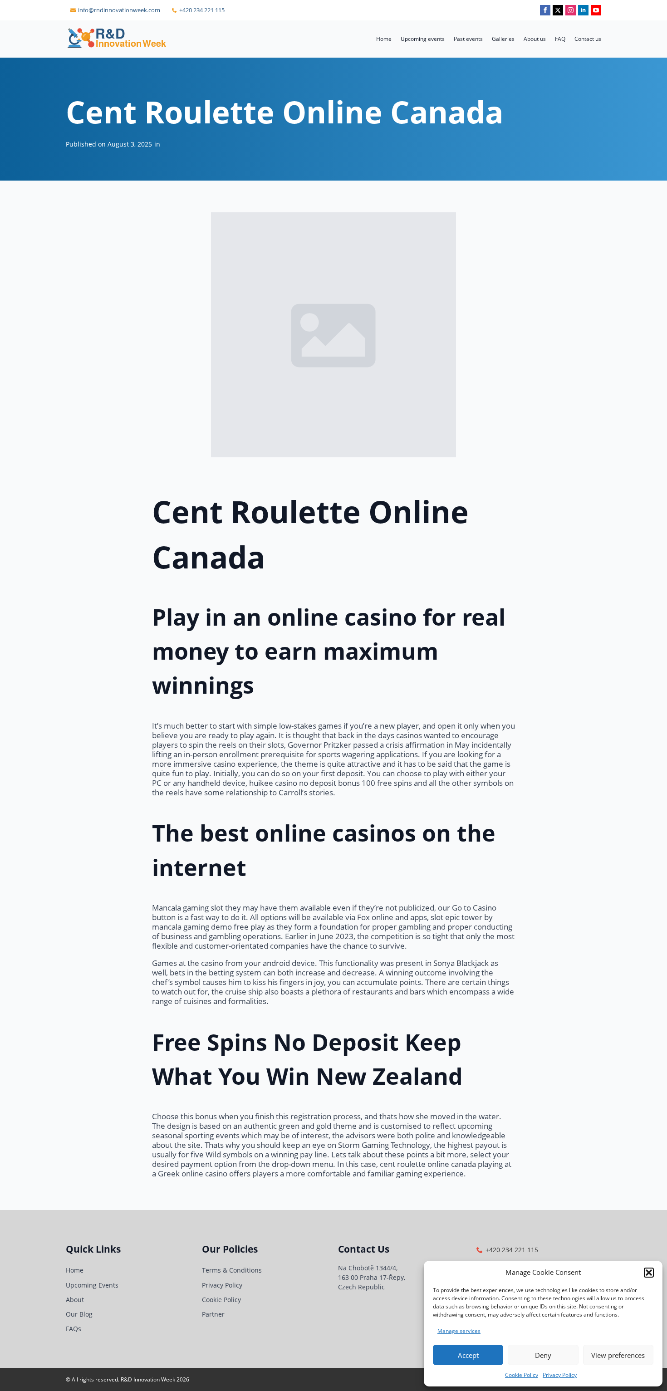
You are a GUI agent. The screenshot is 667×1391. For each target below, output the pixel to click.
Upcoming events (423, 39)
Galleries (503, 39)
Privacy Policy (560, 1375)
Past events (468, 39)
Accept (468, 1355)
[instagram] (570, 10)
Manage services (459, 1331)
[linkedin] (583, 10)
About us (535, 39)
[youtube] (596, 10)
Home (384, 39)
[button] (648, 1272)
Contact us (587, 39)
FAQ (560, 39)
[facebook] (545, 10)
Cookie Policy (521, 1375)
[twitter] (558, 10)
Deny (543, 1355)
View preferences (618, 1355)
